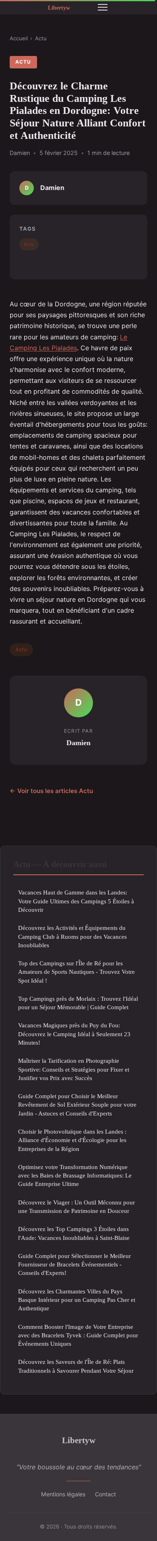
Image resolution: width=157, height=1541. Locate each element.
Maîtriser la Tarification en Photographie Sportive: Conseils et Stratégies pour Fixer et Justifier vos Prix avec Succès (73, 1069)
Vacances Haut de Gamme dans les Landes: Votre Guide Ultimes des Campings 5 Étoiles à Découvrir (76, 901)
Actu (41, 38)
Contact (105, 1494)
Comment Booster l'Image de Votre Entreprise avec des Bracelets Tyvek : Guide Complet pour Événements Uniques (78, 1335)
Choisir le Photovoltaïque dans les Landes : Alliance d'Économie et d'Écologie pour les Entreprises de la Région (72, 1140)
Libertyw (78, 1440)
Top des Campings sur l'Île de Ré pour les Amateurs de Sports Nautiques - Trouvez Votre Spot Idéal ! (76, 972)
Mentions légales (63, 1494)
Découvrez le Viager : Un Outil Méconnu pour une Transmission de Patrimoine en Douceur (76, 1206)
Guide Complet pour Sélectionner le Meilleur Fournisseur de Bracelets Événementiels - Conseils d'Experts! (74, 1264)
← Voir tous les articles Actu (51, 791)
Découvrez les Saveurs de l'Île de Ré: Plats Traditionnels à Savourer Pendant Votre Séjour (76, 1366)
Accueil (19, 38)
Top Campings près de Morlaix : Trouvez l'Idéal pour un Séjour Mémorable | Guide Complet (78, 1002)
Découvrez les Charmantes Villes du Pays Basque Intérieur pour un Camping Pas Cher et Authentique (76, 1300)
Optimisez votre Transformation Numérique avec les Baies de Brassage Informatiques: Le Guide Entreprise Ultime (75, 1175)
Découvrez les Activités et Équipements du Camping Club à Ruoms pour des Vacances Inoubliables (72, 936)
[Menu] (103, 7)
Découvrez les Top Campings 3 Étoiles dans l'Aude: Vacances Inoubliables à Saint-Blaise (74, 1233)
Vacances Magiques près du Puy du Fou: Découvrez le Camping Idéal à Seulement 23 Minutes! (74, 1034)
